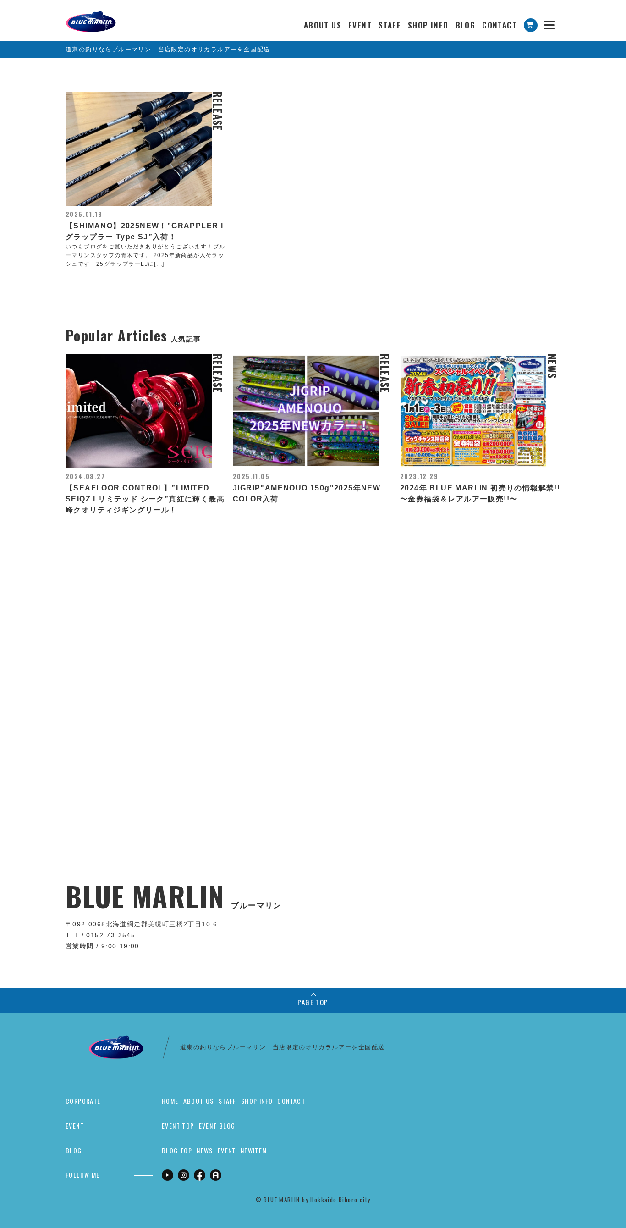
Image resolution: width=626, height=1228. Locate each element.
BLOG (466, 25)
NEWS (205, 1150)
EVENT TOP (178, 1125)
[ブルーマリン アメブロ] (215, 1174)
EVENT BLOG (217, 1125)
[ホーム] (91, 16)
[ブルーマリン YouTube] (167, 1174)
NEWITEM (254, 1150)
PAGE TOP (312, 1002)
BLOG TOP (177, 1150)
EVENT (360, 25)
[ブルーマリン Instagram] (183, 1174)
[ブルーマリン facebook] (199, 1174)
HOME (170, 1101)
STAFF (390, 25)
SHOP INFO (428, 25)
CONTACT (499, 25)
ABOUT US (322, 25)
